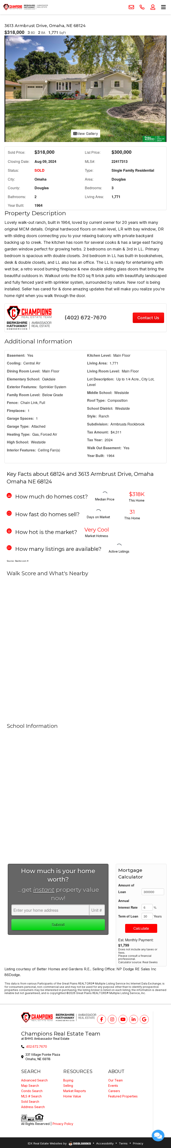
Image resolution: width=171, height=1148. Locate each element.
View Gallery (87, 133)
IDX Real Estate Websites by (47, 1143)
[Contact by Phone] (142, 7)
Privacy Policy (63, 1124)
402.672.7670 (36, 1046)
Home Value (72, 1096)
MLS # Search (31, 1096)
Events (113, 1085)
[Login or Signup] (152, 7)
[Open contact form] (131, 7)
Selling (68, 1085)
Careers (114, 1091)
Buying (68, 1080)
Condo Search (32, 1091)
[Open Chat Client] (158, 1135)
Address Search (33, 1107)
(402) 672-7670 (85, 317)
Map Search (30, 1085)
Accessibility (105, 1143)
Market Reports (74, 1091)
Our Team (115, 1080)
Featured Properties (123, 1096)
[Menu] (163, 7)
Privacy (138, 1143)
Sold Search (30, 1101)
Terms (123, 1143)
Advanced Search (34, 1080)
